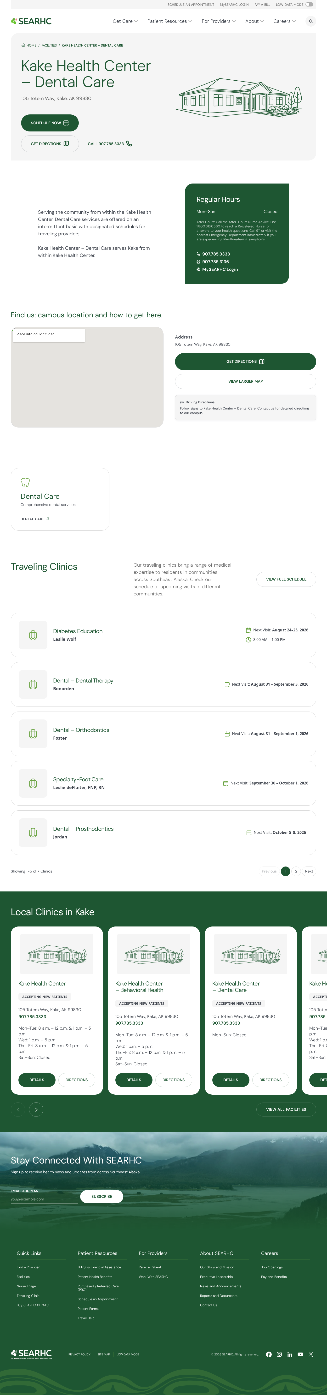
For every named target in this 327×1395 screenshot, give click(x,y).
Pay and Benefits (274, 1277)
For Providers (216, 21)
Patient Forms (88, 1308)
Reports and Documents (218, 1296)
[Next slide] (36, 1109)
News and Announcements (220, 1286)
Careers (282, 21)
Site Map (103, 1354)
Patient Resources (167, 21)
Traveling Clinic (28, 1296)
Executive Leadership (216, 1277)
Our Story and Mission (217, 1267)
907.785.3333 (216, 254)
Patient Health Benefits (95, 1277)
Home (31, 45)
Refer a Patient (150, 1267)
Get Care (123, 21)
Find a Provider (28, 1267)
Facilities (49, 45)
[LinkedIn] (290, 1354)
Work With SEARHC (153, 1277)
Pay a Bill (262, 4)
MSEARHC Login (234, 4)
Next (309, 871)
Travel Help (86, 1318)
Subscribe (101, 1196)
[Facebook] (269, 1354)
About (252, 21)
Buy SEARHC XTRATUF (33, 1305)
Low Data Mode (128, 1354)
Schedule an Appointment (191, 4)
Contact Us (208, 1305)
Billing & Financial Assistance (99, 1267)
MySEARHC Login (220, 269)
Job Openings (272, 1267)
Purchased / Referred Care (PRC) (98, 1288)
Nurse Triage (26, 1286)
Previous (269, 871)
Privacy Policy (79, 1354)
